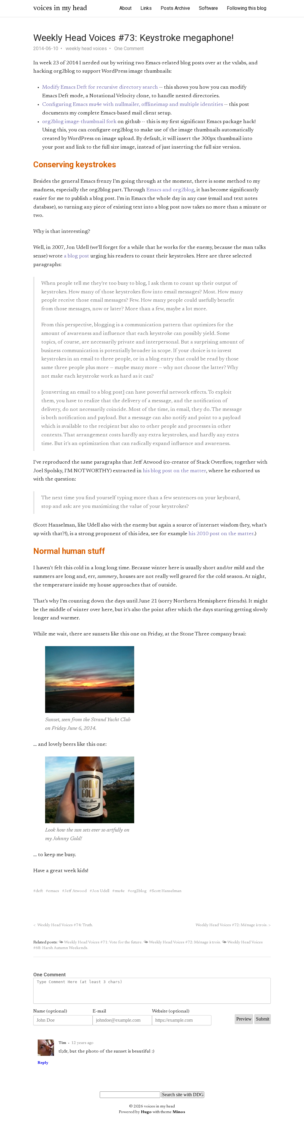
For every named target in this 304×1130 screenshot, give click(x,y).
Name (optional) (50, 1011)
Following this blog (246, 8)
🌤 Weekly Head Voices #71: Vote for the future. (100, 942)
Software (208, 8)
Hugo (146, 1112)
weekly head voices (86, 48)
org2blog (138, 891)
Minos (178, 1112)
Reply (43, 1063)
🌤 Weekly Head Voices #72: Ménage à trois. (182, 942)
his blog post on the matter (174, 471)
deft (39, 891)
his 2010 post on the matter (221, 534)
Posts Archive (175, 8)
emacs (53, 891)
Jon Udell (100, 891)
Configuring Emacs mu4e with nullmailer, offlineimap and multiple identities (132, 104)
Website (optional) (170, 1011)
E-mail (99, 1011)
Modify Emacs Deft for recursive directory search (100, 87)
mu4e (120, 891)
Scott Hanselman (166, 891)
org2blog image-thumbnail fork (79, 122)
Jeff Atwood (75, 891)
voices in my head (60, 8)
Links (146, 8)
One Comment (129, 48)
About (125, 8)
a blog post (76, 256)
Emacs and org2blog (170, 190)
